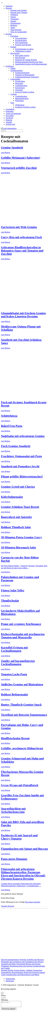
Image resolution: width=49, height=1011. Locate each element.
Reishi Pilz (28, 972)
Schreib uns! (10, 124)
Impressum (10, 981)
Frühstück (14, 15)
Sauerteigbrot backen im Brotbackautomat (31, 64)
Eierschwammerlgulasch (10, 960)
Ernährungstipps (16, 71)
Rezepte (9, 8)
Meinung (4, 1000)
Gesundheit (10, 109)
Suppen (13, 21)
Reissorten (19, 83)
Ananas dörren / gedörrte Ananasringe (28, 970)
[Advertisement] (24, 198)
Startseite (9, 6)
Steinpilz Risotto (7, 970)
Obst (12, 103)
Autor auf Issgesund (13, 113)
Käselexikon (20, 88)
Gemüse (13, 94)
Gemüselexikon (21, 96)
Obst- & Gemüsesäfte (18, 32)
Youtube (9, 122)
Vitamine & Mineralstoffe (24, 75)
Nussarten (19, 90)
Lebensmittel (15, 79)
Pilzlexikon (19, 101)
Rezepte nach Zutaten (18, 10)
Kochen (9, 34)
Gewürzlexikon (21, 38)
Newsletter (10, 116)
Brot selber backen (22, 55)
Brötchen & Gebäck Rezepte (26, 60)
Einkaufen (9, 111)
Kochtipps (14, 36)
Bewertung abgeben (32, 902)
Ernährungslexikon (22, 73)
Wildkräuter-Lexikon (23, 51)
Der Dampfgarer (21, 43)
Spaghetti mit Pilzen (8, 964)
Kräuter (13, 47)
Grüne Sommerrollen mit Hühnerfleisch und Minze (20, 975)
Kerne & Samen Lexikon (24, 92)
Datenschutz (10, 979)
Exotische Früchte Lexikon (25, 107)
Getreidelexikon (21, 86)
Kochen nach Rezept (23, 45)
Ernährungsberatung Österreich (27, 77)
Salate (12, 28)
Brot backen (15, 53)
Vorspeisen (14, 19)
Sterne (3, 996)
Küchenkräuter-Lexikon (24, 49)
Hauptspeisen (15, 23)
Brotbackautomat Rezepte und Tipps (29, 62)
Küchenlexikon (21, 40)
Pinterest (9, 120)
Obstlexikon (19, 105)
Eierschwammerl (38, 972)
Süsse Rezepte (15, 30)
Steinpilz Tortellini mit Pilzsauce (32, 960)
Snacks (13, 17)
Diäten (12, 68)
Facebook (9, 118)
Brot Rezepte (20, 58)
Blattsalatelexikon (22, 98)
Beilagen (13, 25)
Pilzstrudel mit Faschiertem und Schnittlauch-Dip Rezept (22, 962)
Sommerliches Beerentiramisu (12, 972)
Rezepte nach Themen (18, 12)
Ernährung (10, 66)
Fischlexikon (20, 81)
